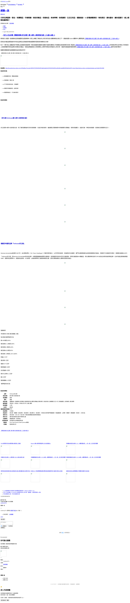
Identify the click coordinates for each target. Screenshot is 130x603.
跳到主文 (3, 14)
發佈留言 (3, 527)
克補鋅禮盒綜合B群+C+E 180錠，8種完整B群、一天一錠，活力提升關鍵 (83, 457)
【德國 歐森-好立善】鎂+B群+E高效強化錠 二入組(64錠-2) (15, 430)
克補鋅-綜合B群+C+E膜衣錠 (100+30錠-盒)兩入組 (12, 457)
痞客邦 (12, 510)
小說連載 (11, 514)
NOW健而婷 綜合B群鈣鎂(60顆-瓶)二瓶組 (11, 443)
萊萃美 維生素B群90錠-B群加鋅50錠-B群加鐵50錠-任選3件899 (15, 471)
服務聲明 (78, 584)
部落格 (4, 27)
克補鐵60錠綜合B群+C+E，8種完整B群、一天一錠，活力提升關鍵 (82, 443)
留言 (15, 510)
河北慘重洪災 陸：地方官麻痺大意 (11, 494)
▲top (2, 516)
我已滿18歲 (3, 600)
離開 (8, 600)
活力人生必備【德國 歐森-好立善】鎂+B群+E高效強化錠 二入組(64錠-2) (29, 35)
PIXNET (54, 584)
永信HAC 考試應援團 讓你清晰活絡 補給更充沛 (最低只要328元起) (47, 471)
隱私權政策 (72, 584)
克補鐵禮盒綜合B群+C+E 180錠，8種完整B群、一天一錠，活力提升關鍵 (48, 457)
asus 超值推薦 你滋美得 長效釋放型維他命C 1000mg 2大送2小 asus (18, 490)
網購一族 (5, 10)
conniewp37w (4, 502)
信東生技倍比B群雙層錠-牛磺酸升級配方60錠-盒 (77, 471)
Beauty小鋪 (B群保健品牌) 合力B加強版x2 (41, 443)
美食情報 (11, 23)
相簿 (4, 26)
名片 (4, 29)
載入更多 (3, 519)
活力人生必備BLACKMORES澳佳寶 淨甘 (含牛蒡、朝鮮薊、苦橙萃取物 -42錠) (22, 492)
